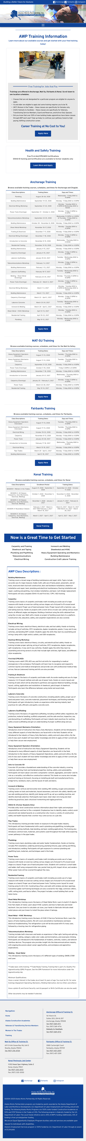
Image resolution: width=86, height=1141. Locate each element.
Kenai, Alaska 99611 (15, 1067)
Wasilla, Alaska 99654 (13, 1048)
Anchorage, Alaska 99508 (56, 1021)
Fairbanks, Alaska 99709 (55, 1048)
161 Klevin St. (51, 1016)
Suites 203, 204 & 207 (55, 1019)
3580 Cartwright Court (55, 1045)
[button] (43, 25)
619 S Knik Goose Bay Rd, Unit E (17, 1045)
